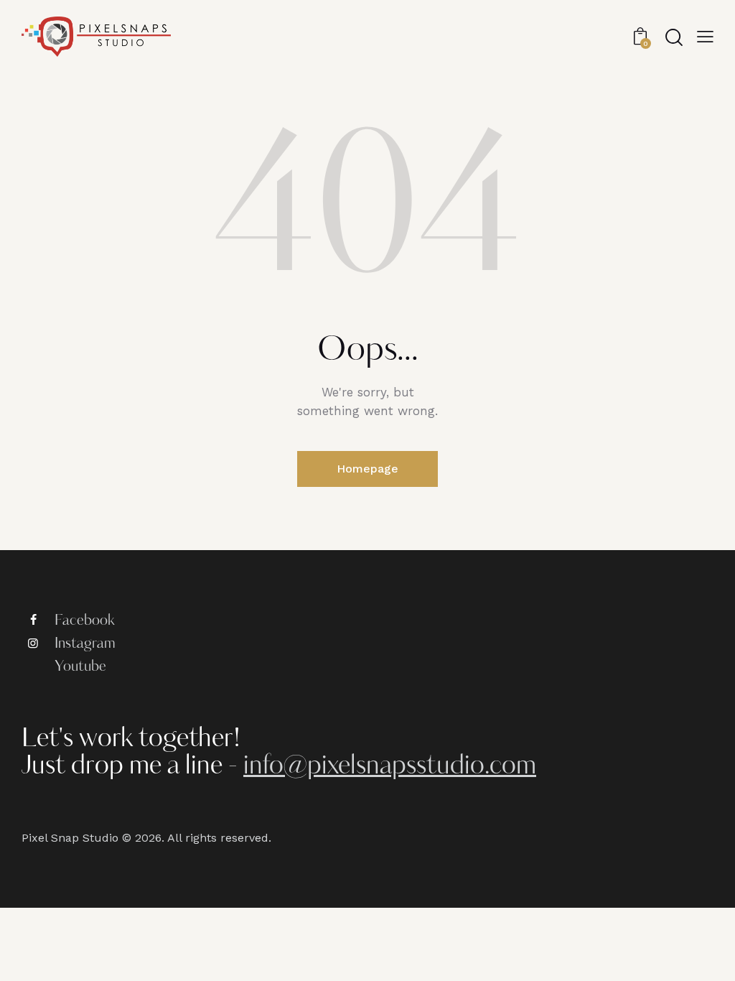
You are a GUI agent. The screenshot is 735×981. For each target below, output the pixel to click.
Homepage (367, 468)
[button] (705, 36)
